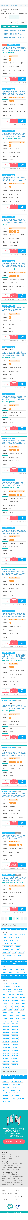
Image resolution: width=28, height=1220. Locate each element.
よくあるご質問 (14, 1169)
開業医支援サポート (7, 1180)
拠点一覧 (18, 1167)
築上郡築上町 (6, 1067)
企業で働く (13, 1090)
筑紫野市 (5, 1012)
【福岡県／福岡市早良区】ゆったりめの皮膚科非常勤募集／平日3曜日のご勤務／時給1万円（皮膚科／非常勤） (14, 837)
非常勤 (14, 17)
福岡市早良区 (15, 1000)
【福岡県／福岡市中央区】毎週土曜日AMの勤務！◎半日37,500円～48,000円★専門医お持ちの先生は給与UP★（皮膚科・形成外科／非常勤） (14, 179)
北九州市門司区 (13, 983)
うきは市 (5, 1018)
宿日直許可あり (6, 1084)
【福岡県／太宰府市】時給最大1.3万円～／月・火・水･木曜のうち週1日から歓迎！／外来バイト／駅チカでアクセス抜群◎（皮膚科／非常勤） (14, 484)
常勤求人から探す (6, 1154)
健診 (20, 1090)
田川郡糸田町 (15, 1053)
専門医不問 (15, 1087)
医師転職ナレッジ (6, 1176)
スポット (23, 17)
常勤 (4, 17)
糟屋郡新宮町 (6, 1029)
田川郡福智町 (14, 1058)
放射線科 (17, 937)
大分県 (4, 972)
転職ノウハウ (5, 1174)
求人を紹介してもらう (14, 79)
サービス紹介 (5, 1163)
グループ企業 (17, 1196)
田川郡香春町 (15, 1050)
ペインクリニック (18, 955)
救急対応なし (6, 1081)
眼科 (16, 935)
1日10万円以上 (6, 1095)
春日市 (11, 1012)
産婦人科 (5, 940)
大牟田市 (23, 1000)
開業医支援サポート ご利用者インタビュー (13, 1184)
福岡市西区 (22, 997)
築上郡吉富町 (6, 1064)
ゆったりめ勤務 (16, 1084)
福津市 (23, 1015)
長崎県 (16, 969)
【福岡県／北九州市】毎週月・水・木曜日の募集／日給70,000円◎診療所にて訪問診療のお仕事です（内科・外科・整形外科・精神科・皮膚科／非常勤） (14, 795)
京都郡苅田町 (6, 1061)
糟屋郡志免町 (6, 1026)
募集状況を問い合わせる (14, 737)
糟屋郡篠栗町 (15, 1024)
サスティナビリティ (19, 1199)
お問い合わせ (17, 1193)
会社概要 (3, 1190)
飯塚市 (17, 1003)
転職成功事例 (5, 1169)
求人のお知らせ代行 (7, 1182)
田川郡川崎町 (6, 1055)
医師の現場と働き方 (18, 1176)
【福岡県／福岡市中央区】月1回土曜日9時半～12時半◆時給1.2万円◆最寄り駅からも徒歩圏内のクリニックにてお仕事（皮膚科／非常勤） (14, 398)
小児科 (10, 935)
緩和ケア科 (13, 943)
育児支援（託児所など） (17, 1081)
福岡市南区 (14, 997)
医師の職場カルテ (18, 1182)
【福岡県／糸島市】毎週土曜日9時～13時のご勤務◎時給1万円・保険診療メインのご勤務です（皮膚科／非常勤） (14, 309)
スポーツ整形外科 (7, 955)
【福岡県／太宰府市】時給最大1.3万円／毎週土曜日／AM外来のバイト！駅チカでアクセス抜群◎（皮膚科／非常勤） (14, 878)
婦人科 (11, 940)
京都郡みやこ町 (15, 1061)
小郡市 (22, 1009)
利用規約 (17, 1190)
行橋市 (4, 1009)
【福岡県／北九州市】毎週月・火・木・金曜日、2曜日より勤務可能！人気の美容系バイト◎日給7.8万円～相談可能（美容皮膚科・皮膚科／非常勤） (14, 265)
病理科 (14, 952)
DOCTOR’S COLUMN (16, 1174)
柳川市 (4, 1006)
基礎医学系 (21, 952)
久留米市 (5, 1003)
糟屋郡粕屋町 (6, 1032)
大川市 (22, 1006)
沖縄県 (23, 972)
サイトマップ (4, 1196)
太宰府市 (11, 1015)
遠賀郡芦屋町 (15, 1032)
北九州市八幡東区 (7, 992)
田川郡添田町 (6, 1053)
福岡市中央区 (6, 997)
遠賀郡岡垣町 (15, 1035)
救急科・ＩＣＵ (6, 952)
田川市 (23, 1003)
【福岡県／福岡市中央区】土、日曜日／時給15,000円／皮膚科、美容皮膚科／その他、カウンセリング (15, 30)
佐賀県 (10, 969)
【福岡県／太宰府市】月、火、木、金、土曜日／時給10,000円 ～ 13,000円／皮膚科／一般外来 (15, 37)
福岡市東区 (11, 994)
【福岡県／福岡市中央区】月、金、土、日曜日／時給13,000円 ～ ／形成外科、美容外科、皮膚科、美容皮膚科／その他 (15, 34)
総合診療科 (18, 946)
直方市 (11, 1003)
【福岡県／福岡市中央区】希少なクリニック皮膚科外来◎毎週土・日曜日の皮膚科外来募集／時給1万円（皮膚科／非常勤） (14, 573)
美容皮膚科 (5, 949)
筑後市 (16, 1006)
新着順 (22, 22)
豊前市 (10, 1009)
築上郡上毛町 (15, 1064)
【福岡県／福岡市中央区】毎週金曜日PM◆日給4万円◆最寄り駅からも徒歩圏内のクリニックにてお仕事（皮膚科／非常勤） (14, 707)
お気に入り (6, 79)
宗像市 (4, 1015)
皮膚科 (4, 937)
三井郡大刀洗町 (6, 1047)
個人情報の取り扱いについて (7, 1193)
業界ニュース (16, 1178)
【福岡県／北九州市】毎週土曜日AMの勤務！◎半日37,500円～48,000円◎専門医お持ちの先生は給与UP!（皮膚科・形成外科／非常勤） (14, 134)
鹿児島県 (17, 972)
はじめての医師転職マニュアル (10, 1165)
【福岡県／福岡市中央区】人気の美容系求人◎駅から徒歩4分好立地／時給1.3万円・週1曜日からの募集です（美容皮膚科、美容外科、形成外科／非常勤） (14, 442)
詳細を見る (22, 79)
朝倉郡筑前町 (6, 1044)
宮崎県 (10, 972)
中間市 (16, 1009)
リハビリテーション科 (8, 946)
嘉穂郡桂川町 (15, 1041)
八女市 (10, 1006)
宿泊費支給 (15, 1093)
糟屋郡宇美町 (6, 1024)
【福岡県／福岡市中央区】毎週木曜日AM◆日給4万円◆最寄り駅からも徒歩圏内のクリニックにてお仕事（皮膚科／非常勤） (14, 353)
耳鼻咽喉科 (22, 935)
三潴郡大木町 (16, 1047)
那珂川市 (18, 1021)
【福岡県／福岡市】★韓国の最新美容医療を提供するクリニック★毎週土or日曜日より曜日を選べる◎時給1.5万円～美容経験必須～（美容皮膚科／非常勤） (14, 656)
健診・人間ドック (15, 949)
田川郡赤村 (5, 1058)
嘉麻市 (17, 1018)
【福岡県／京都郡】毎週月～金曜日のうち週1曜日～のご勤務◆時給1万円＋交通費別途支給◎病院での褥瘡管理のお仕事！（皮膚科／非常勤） (14, 753)
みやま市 (5, 1021)
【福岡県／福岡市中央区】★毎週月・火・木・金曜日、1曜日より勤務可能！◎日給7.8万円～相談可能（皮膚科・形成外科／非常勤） (14, 220)
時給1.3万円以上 (16, 1095)
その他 (4, 958)
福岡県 (4, 969)
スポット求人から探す (8, 1158)
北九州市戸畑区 (16, 986)
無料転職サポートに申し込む (14, 1141)
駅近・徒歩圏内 (6, 1087)
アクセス (3, 1199)
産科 (17, 940)
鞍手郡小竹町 (15, 1038)
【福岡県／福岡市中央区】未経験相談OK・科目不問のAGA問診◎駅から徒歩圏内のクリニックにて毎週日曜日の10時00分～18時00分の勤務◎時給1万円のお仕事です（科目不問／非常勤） (14, 48)
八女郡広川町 (6, 1050)
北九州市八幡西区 (18, 992)
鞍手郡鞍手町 (6, 1041)
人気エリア (5, 1090)
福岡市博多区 (20, 994)
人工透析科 (5, 943)
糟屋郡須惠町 (15, 1026)
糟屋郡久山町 (15, 1029)
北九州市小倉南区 (18, 989)
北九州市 (5, 983)
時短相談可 (5, 1098)
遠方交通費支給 (6, 1093)
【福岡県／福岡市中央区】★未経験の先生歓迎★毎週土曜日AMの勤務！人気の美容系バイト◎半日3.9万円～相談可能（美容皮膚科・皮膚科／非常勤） (14, 615)
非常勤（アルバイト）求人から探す (11, 1156)
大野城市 (18, 1012)
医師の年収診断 (18, 1180)
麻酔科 (10, 937)
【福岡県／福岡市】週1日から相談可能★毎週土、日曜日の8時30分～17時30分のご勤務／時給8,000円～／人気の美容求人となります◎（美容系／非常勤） (14, 93)
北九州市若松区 (6, 986)
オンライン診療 (6, 1101)
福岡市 (4, 994)
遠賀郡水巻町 (6, 1035)
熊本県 (22, 969)
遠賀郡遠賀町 (6, 1038)
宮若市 (11, 1018)
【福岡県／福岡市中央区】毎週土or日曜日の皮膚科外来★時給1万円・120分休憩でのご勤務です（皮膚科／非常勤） (14, 531)
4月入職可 (13, 1098)
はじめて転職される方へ (16, 1163)
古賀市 (17, 1015)
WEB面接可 (21, 1098)
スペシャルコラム (6, 1178)
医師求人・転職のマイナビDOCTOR (9, 5)
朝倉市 (23, 1018)
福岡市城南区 (6, 1000)
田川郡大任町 (15, 1055)
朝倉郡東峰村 (15, 1044)
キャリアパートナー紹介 (8, 1167)
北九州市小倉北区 (7, 989)
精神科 (4, 935)
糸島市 (11, 1021)
